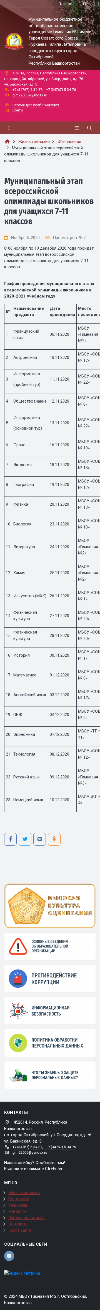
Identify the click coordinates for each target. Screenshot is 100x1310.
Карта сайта (19, 1230)
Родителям (18, 1198)
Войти (17, 110)
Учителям (17, 1211)
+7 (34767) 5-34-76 (61, 89)
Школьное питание (26, 1217)
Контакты (17, 1223)
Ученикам (17, 1205)
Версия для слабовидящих (35, 105)
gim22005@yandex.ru (29, 95)
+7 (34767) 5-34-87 (27, 89)
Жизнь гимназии (24, 1192)
